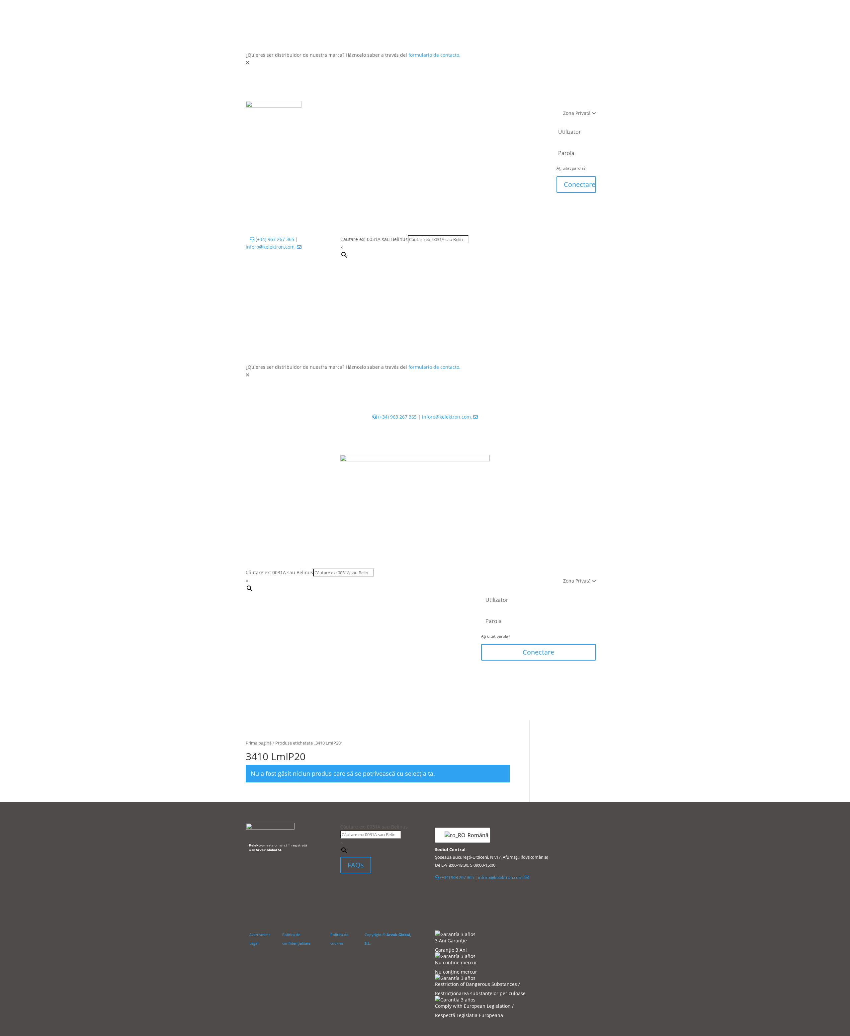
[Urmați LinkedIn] (345, 888)
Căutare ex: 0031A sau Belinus (374, 239)
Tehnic (395, 107)
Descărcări (425, 121)
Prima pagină (259, 743)
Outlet (512, 107)
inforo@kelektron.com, (271, 247)
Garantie (391, 121)
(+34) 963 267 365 (274, 239)
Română (474, 835)
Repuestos (481, 107)
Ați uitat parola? (570, 168)
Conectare (579, 184)
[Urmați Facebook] (362, 888)
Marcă (456, 121)
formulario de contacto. (434, 55)
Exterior (367, 107)
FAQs (356, 864)
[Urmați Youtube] (375, 888)
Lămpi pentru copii (437, 107)
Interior (338, 107)
